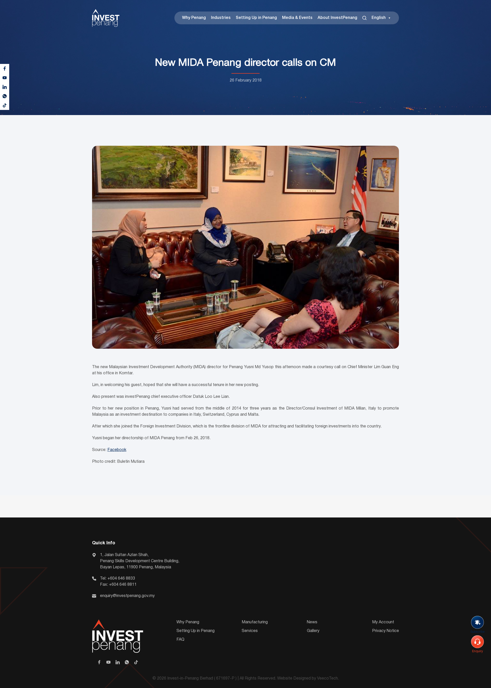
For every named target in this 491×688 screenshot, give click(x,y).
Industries (221, 18)
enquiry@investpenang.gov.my (127, 596)
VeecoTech (327, 678)
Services (250, 631)
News (312, 622)
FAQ (180, 639)
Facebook (116, 450)
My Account (383, 622)
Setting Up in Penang (256, 18)
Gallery (313, 631)
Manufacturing (255, 622)
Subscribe (477, 631)
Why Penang (194, 18)
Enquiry (477, 651)
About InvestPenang (337, 18)
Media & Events (297, 18)
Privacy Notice (385, 631)
